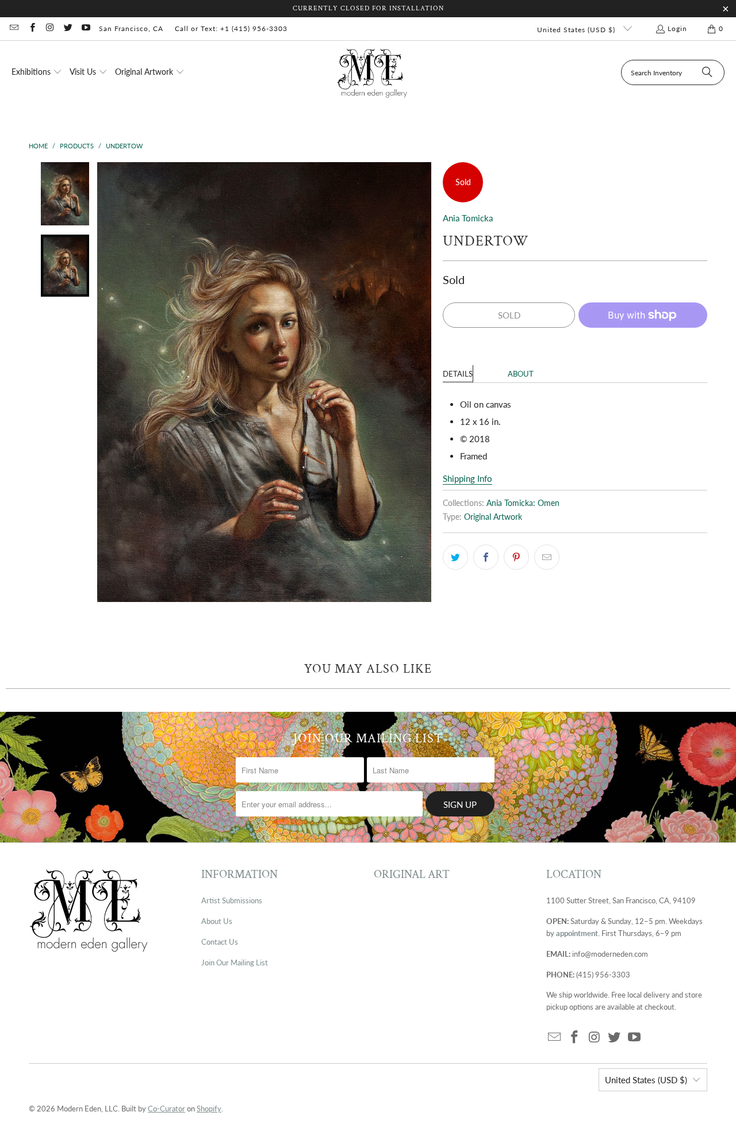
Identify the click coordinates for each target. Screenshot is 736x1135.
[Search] (707, 72)
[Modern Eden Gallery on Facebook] (31, 28)
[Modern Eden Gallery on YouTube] (85, 28)
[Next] (422, 382)
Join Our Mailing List (234, 962)
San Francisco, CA (131, 28)
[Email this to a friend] (546, 557)
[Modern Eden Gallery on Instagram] (50, 28)
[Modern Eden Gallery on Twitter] (67, 28)
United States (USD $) (577, 29)
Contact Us (219, 941)
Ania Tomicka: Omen (522, 503)
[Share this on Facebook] (486, 557)
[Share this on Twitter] (455, 557)
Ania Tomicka (468, 218)
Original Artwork (493, 517)
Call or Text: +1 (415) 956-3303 (231, 28)
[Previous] (106, 382)
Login (677, 28)
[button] (37, 72)
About (521, 373)
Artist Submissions (231, 900)
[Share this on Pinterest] (516, 557)
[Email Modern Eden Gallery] (13, 28)
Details (458, 373)
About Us (216, 921)
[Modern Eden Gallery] (372, 73)
